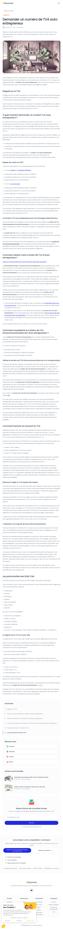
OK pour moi (30, 920)
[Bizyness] (8, 3)
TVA (5, 95)
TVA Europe (39, 902)
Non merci (7, 920)
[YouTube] (31, 890)
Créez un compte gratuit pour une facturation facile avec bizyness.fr (25, 262)
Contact (53, 902)
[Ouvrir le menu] (58, 3)
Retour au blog (8, 11)
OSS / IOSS (39, 904)
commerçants (15, 184)
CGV (53, 912)
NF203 (39, 910)
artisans (12, 170)
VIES (8, 395)
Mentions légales (53, 904)
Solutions (9, 902)
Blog (24, 902)
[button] (3, 926)
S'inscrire (31, 823)
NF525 (39, 907)
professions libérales (24, 170)
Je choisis (18, 920)
